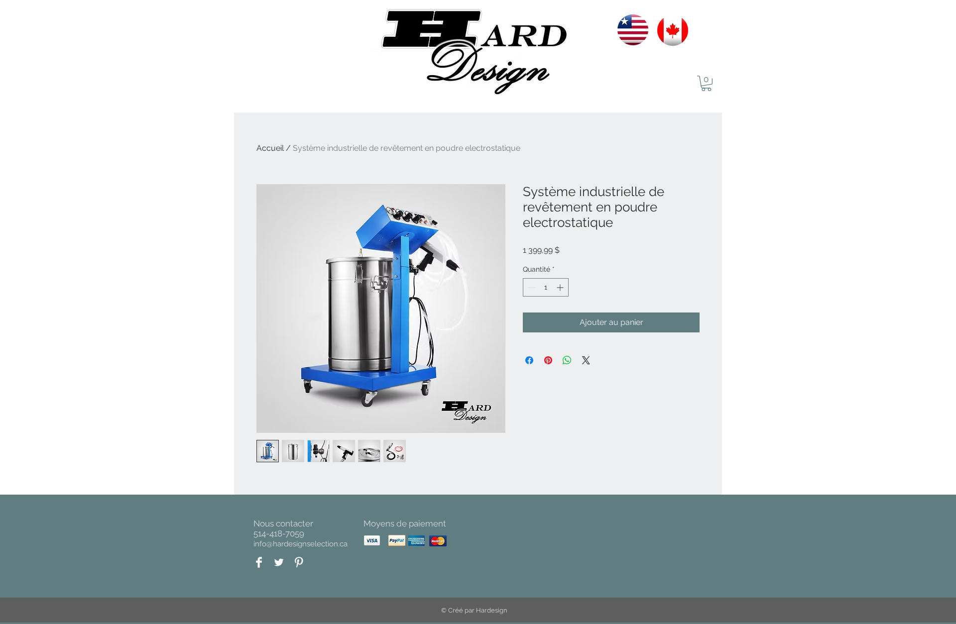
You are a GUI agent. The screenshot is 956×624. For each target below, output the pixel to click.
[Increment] (561, 287)
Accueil (270, 148)
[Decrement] (530, 287)
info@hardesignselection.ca (300, 543)
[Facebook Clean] (258, 562)
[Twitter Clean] (278, 562)
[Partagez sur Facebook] (529, 360)
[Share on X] (586, 360)
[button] (706, 83)
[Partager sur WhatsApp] (567, 360)
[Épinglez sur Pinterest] (548, 360)
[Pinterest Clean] (298, 562)
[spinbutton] (546, 287)
